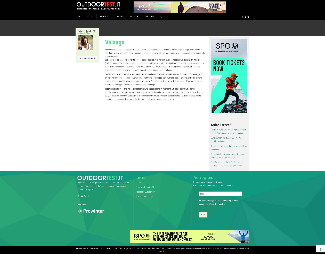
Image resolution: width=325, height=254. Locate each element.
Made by (162, 252)
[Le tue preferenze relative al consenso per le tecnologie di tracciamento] (320, 249)
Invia (203, 215)
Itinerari (149, 17)
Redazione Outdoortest (145, 191)
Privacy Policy (231, 200)
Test (88, 17)
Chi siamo (134, 17)
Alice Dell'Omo (85, 33)
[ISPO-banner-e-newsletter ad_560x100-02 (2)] (229, 75)
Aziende (120, 17)
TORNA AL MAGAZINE (87, 58)
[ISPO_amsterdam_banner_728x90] (180, 6)
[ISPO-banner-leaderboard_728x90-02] (189, 236)
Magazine (104, 17)
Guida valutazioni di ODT (146, 187)
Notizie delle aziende (144, 196)
